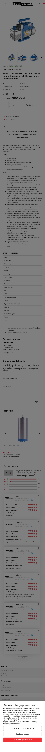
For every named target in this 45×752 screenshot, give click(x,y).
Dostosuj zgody (22, 734)
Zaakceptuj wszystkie (22, 739)
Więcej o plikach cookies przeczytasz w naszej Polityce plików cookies (20, 723)
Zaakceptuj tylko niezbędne (22, 728)
